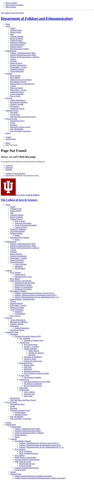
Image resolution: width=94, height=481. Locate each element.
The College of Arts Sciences (12, 13)
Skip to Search (11, 7)
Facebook (9, 165)
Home (8, 24)
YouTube (9, 170)
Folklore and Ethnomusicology (37, 18)
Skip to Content (11, 3)
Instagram (9, 168)
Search (8, 133)
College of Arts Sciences (15, 173)
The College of (27, 195)
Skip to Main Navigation (14, 5)
